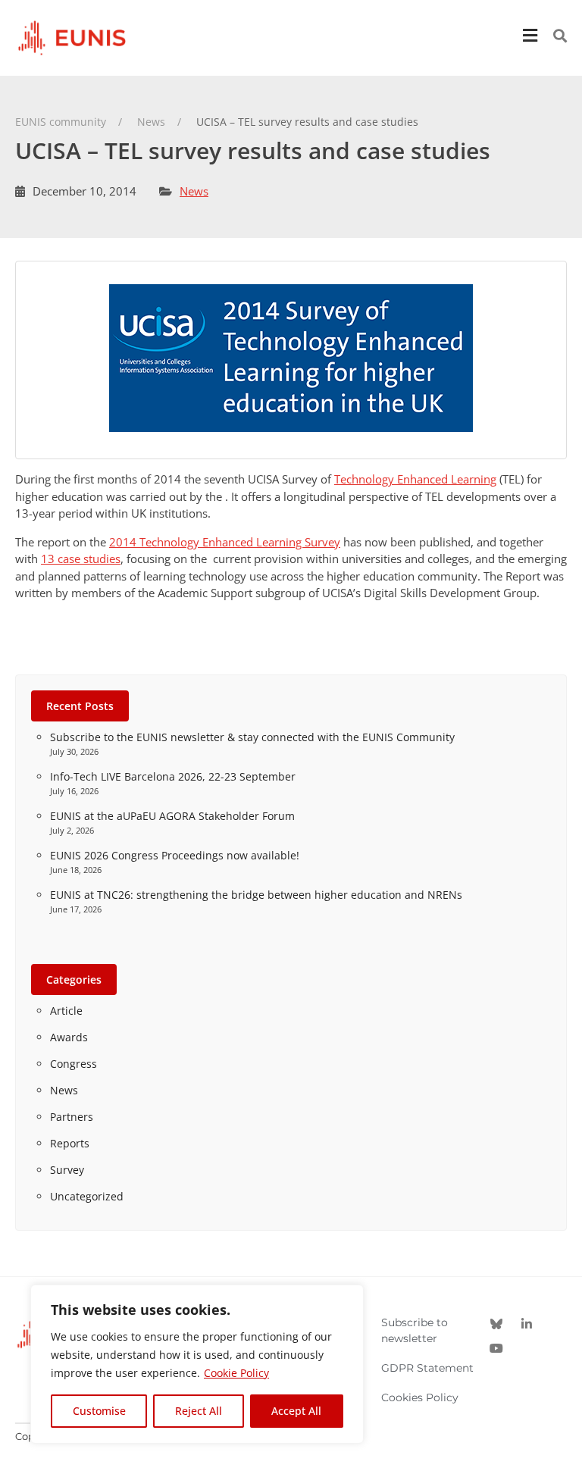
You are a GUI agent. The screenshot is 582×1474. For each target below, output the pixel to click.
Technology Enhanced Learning (415, 479)
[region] (197, 1364)
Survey (67, 1170)
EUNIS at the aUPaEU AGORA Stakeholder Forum (172, 816)
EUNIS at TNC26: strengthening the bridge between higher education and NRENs (256, 894)
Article (66, 1010)
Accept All (296, 1411)
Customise (99, 1411)
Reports (69, 1143)
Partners (71, 1116)
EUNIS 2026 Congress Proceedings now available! (174, 855)
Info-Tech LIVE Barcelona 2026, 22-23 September (173, 776)
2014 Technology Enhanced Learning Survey (224, 541)
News (194, 191)
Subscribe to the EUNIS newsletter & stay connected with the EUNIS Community (252, 737)
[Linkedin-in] (527, 1324)
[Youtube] (496, 1348)
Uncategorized (87, 1196)
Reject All (198, 1411)
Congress (73, 1063)
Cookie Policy (236, 1373)
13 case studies (80, 558)
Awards (69, 1037)
